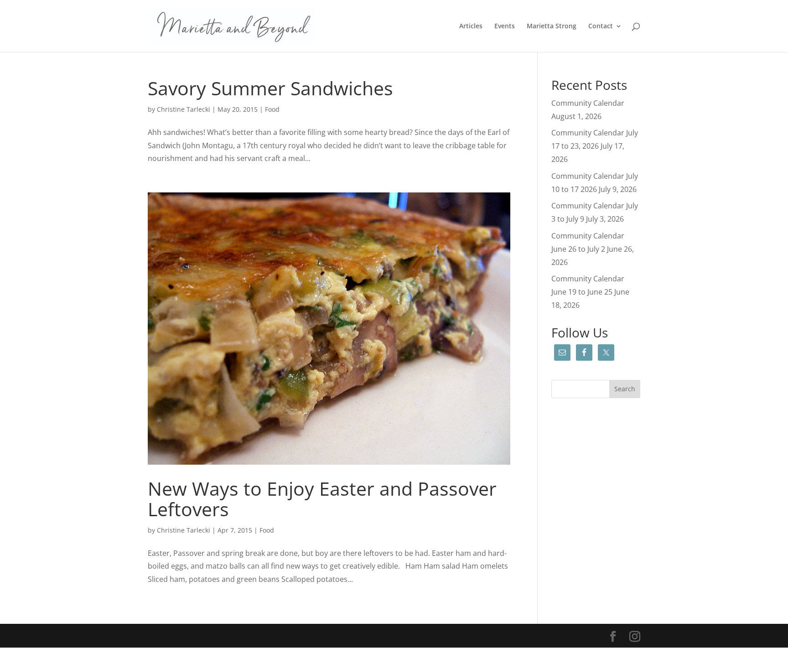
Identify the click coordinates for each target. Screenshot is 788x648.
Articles (470, 26)
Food (272, 109)
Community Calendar (587, 103)
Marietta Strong (551, 26)
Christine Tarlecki (183, 109)
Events (504, 26)
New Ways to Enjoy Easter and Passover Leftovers (322, 499)
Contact (600, 26)
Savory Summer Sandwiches (270, 88)
